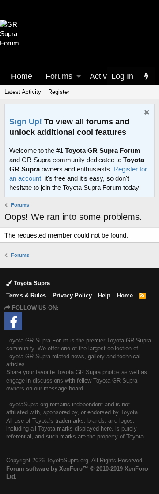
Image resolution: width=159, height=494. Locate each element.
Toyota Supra (31, 283)
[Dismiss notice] (146, 113)
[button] (78, 76)
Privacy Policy (72, 295)
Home (21, 76)
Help (104, 295)
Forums (58, 76)
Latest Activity (22, 92)
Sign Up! (25, 121)
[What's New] (146, 76)
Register (58, 92)
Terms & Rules (26, 295)
